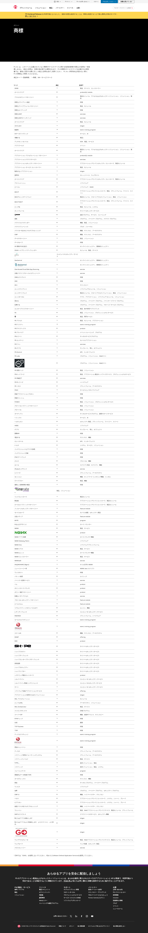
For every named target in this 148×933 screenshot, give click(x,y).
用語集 (41, 895)
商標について (62, 926)
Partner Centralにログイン (96, 898)
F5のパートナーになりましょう (98, 895)
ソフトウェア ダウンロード (72, 900)
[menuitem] (57, 1)
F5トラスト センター (119, 892)
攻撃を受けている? (126, 1)
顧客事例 (42, 898)
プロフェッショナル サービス (73, 895)
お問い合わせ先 (118, 889)
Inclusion (115, 898)
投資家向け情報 (118, 900)
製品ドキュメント (44, 889)
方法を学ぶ (68, 881)
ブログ (115, 903)
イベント (115, 906)
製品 (16, 892)
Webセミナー (43, 900)
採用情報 (115, 895)
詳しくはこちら (30, 16)
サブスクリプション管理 (71, 889)
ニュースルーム (118, 909)
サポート (96, 1)
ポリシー (16, 25)
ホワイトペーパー (44, 892)
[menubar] (74, 1)
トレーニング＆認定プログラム (48, 903)
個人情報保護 (81, 926)
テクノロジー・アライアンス (97, 892)
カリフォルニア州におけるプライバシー (99, 926)
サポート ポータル (69, 892)
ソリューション (19, 895)
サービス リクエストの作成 (72, 898)
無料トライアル (19, 889)
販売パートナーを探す (95, 889)
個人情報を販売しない (119, 926)
